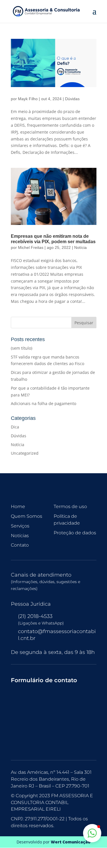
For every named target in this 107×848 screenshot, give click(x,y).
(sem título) (21, 348)
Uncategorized (25, 453)
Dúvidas (72, 98)
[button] (92, 833)
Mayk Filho (28, 98)
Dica (15, 427)
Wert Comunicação (70, 842)
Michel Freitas (30, 247)
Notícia (80, 247)
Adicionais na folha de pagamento (43, 403)
